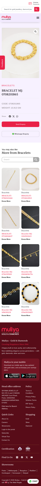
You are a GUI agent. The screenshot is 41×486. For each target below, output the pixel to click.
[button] (35, 31)
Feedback (2, 63)
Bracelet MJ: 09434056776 (27, 273)
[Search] (36, 9)
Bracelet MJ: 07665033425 (27, 311)
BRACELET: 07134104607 (7, 235)
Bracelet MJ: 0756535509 (7, 273)
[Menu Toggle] (37, 17)
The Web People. (16, 482)
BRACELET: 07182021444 (7, 197)
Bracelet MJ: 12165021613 (26, 235)
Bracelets (8, 86)
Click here (5, 406)
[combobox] (18, 9)
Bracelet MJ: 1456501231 (7, 311)
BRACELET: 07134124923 (26, 197)
